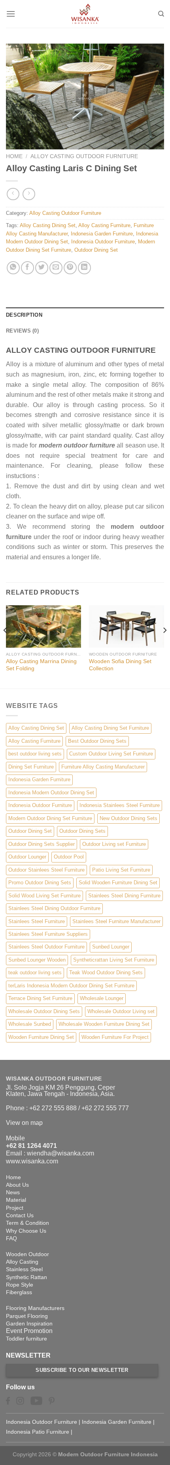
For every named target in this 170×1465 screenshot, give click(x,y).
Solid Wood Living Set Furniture (44, 896)
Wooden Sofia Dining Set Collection (120, 664)
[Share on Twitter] (41, 267)
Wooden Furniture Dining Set (41, 1037)
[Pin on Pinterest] (70, 267)
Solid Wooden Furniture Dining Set (118, 883)
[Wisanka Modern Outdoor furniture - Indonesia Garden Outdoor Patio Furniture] (85, 14)
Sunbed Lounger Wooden (37, 960)
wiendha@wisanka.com (60, 1153)
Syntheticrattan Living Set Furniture (113, 960)
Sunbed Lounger (110, 947)
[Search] (161, 13)
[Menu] (10, 13)
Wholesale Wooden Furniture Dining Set (104, 1024)
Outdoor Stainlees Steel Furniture (46, 870)
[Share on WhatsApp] (13, 267)
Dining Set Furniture (31, 767)
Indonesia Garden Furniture (102, 234)
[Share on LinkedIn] (84, 267)
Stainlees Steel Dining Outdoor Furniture (54, 908)
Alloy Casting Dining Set (48, 225)
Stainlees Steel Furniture (36, 921)
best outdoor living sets (35, 754)
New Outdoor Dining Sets (128, 818)
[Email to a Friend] (55, 267)
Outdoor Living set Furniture (114, 844)
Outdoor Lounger (27, 857)
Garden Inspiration (29, 1323)
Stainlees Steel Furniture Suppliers (48, 934)
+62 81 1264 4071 (31, 1145)
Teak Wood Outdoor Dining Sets (106, 972)
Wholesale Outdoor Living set (121, 1011)
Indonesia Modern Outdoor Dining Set (51, 793)
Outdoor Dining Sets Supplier (41, 844)
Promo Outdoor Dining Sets (39, 883)
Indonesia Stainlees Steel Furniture (119, 805)
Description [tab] (24, 315)
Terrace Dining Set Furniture (40, 998)
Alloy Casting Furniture (104, 225)
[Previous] (5, 646)
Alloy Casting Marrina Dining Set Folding (41, 664)
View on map (24, 1122)
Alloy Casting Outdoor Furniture (84, 156)
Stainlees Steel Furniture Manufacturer (116, 921)
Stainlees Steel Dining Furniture (124, 896)
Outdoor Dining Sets (82, 831)
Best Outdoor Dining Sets (97, 741)
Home (14, 156)
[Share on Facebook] (27, 267)
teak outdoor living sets (35, 972)
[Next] (164, 646)
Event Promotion (29, 1330)
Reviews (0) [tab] (22, 331)
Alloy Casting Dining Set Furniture (110, 728)
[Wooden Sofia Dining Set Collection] (126, 626)
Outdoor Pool (69, 857)
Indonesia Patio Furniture (37, 1432)
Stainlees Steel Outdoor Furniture (46, 947)
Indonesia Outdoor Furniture (103, 242)
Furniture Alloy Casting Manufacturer (103, 767)
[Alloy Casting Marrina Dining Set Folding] (43, 626)
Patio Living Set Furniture (121, 870)
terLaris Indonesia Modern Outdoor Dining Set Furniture (71, 986)
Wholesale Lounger (101, 998)
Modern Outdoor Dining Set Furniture (50, 818)
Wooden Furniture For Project (115, 1037)
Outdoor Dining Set (96, 250)
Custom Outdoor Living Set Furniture (111, 754)
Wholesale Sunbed (29, 1024)
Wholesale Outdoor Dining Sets (44, 1011)
